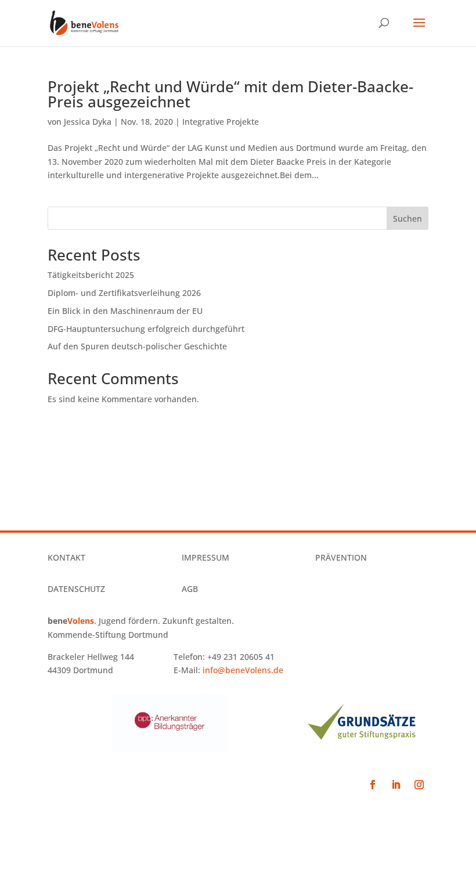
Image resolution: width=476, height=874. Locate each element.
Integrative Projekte (220, 121)
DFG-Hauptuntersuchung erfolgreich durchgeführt (146, 328)
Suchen (407, 218)
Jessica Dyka (87, 121)
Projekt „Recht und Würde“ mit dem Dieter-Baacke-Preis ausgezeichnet (230, 94)
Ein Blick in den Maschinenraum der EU (125, 310)
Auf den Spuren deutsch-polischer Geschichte (137, 346)
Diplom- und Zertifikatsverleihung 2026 (124, 292)
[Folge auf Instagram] (419, 784)
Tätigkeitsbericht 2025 (91, 274)
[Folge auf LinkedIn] (396, 784)
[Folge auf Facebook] (372, 784)
